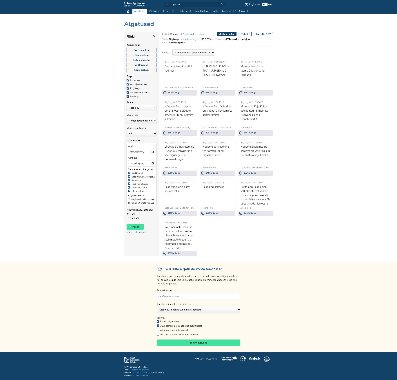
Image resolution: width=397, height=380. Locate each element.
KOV (165, 11)
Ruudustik (228, 34)
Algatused (139, 11)
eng (270, 4)
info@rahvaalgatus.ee (139, 369)
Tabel (244, 34)
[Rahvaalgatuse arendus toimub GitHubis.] (254, 359)
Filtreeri (135, 227)
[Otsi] (223, 4)
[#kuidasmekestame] (206, 359)
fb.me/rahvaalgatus (141, 375)
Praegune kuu (141, 50)
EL (173, 11)
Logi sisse (254, 4)
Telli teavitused (198, 342)
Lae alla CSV (263, 34)
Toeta (215, 11)
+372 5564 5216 (139, 372)
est (265, 4)
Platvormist (184, 11)
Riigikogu (154, 11)
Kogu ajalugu (141, 70)
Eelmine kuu (141, 55)
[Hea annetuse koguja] (243, 359)
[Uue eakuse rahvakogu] (229, 359)
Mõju (242, 11)
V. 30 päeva (141, 65)
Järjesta (166, 52)
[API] (267, 359)
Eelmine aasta (141, 60)
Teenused (227, 11)
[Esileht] (128, 11)
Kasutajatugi (201, 11)
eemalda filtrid (138, 232)
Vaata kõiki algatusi (193, 34)
